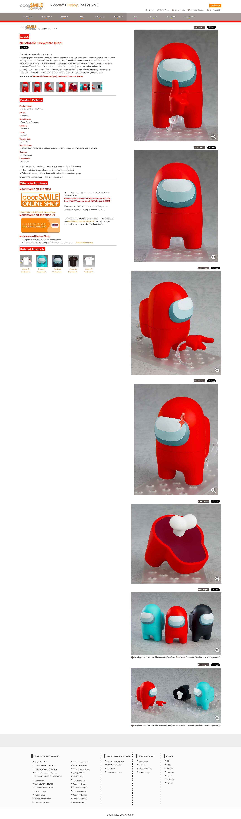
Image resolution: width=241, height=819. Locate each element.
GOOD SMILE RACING (116, 761)
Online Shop (164, 10)
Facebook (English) (79, 784)
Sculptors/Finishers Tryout (44, 787)
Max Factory (143, 761)
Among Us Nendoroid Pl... (26, 270)
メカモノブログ (78, 773)
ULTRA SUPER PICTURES (44, 784)
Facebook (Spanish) (80, 798)
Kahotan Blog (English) (81, 765)
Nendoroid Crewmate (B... (57, 270)
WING (169, 776)
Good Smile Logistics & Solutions (46, 773)
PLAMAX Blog (144, 772)
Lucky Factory (40, 780)
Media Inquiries (215, 10)
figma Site (142, 765)
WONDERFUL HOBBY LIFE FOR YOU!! (48, 776)
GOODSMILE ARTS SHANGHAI (46, 769)
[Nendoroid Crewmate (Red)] (176, 140)
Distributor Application (42, 802)
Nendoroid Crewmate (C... (42, 270)
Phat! (169, 765)
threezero (170, 772)
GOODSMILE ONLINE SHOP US (80, 221)
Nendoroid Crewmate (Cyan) (45, 76)
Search (151, 10)
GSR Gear (111, 769)
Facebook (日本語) (79, 780)
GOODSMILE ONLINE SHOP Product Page (37, 212)
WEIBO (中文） (78, 776)
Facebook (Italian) (79, 802)
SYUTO (169, 783)
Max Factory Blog (145, 768)
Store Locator (180, 10)
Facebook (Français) (80, 787)
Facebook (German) (80, 795)
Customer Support (197, 10)
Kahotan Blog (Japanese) (81, 762)
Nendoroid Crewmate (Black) (70, 76)
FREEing (170, 768)
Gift (168, 761)
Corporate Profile (40, 762)
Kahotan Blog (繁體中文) (81, 769)
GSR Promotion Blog (114, 765)
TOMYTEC (171, 779)
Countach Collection (114, 772)
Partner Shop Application (43, 798)
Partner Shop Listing (84, 243)
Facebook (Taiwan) (79, 791)
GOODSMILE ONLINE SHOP (45, 765)
